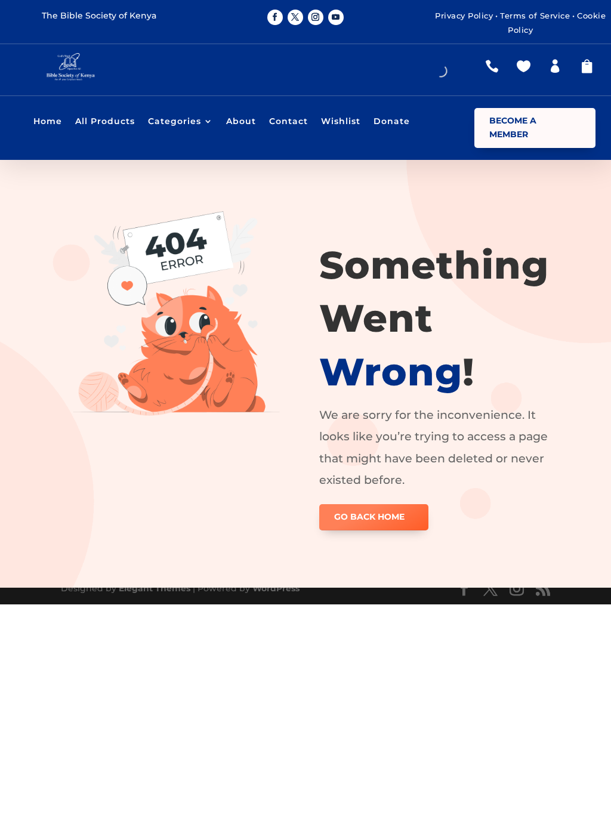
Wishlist (340, 121)
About (241, 121)
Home (47, 121)
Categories (174, 121)
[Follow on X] (295, 17)
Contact (288, 121)
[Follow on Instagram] (315, 17)
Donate (392, 121)
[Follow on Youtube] (336, 17)
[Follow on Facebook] (275, 17)
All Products (105, 121)
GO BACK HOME (369, 516)
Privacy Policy (464, 15)
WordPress (276, 588)
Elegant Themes (154, 588)
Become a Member (512, 127)
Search (414, 73)
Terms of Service (535, 15)
